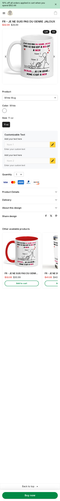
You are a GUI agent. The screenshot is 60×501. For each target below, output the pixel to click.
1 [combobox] (16, 174)
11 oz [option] (6, 124)
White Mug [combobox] (10, 97)
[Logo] (18, 13)
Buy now (30, 495)
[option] (4, 110)
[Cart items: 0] (55, 13)
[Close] (56, 4)
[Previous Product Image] (6, 56)
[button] (30, 192)
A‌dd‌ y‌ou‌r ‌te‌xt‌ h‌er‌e (13, 139)
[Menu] (4, 13)
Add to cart (21, 283)
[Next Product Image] (54, 56)
